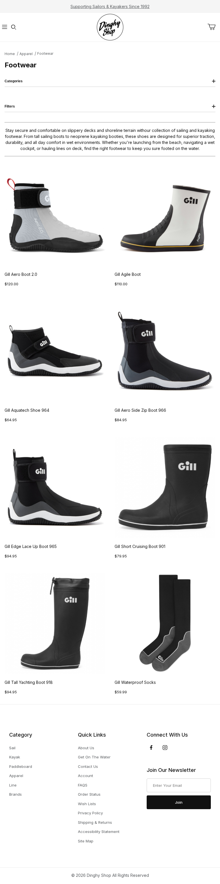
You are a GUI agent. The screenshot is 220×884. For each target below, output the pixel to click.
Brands (15, 794)
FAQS (82, 785)
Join (178, 802)
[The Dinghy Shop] (110, 26)
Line (13, 785)
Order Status (89, 794)
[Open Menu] (4, 27)
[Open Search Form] (13, 27)
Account (85, 775)
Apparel (26, 54)
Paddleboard (20, 766)
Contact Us (88, 766)
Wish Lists (87, 803)
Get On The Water (94, 757)
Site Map (85, 841)
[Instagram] (165, 747)
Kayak (14, 757)
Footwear (45, 53)
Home (10, 54)
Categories (14, 81)
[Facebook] (151, 747)
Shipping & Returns (95, 822)
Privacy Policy (90, 813)
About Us (86, 748)
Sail (12, 748)
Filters (10, 106)
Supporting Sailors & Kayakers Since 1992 (110, 6)
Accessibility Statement (98, 831)
